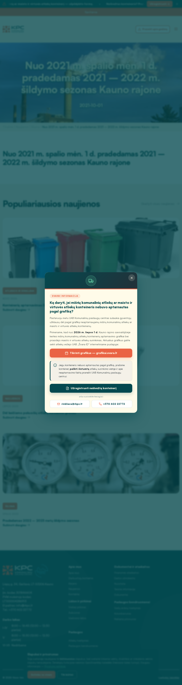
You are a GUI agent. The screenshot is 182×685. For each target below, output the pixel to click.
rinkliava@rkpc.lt (71, 403)
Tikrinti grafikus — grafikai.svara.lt (93, 353)
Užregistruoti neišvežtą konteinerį (93, 388)
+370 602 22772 (114, 403)
